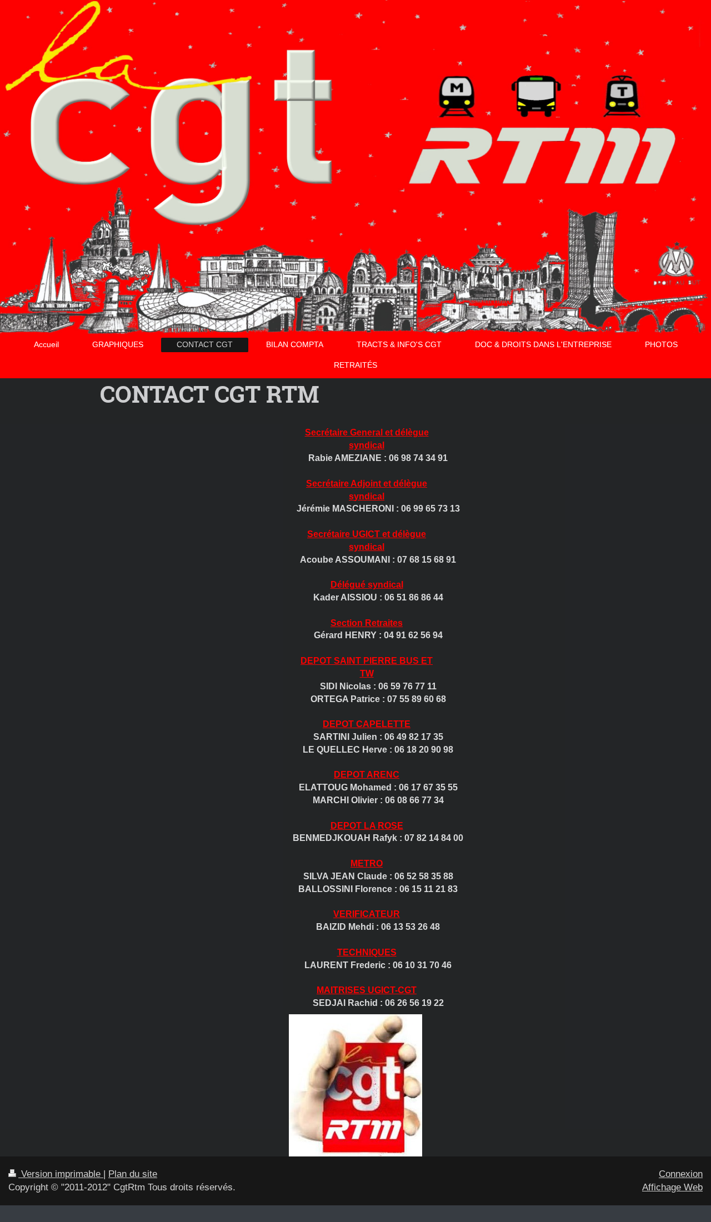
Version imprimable (60, 1174)
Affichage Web (672, 1187)
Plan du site (132, 1174)
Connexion (681, 1174)
